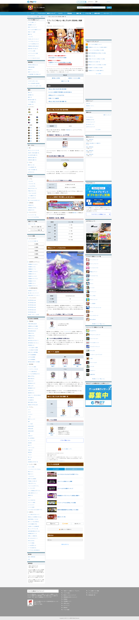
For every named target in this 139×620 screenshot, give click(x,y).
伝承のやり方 (30, 390)
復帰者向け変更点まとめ (33, 64)
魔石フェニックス (31, 419)
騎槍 (39, 135)
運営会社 (65, 607)
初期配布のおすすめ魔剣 (33, 326)
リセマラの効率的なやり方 (33, 43)
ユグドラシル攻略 (31, 50)
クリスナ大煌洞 (31, 507)
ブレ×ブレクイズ (31, 55)
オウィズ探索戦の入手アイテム (34, 490)
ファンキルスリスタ (94, 267)
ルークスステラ (31, 504)
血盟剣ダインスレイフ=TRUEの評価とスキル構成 (60, 62)
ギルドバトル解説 (31, 502)
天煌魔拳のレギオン (32, 266)
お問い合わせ (66, 603)
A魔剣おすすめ (31, 338)
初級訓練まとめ (31, 345)
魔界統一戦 (30, 495)
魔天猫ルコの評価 (56, 78)
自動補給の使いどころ (32, 533)
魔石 (29, 421)
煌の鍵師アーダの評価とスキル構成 (95, 67)
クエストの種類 (31, 466)
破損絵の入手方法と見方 (33, 404)
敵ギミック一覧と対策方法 (33, 521)
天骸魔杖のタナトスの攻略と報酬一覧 (95, 70)
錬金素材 (30, 442)
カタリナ (65, 378)
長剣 (31, 127)
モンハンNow (92, 295)
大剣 (39, 127)
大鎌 (39, 140)
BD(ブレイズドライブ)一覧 (33, 150)
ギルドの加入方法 (31, 500)
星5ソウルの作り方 (32, 197)
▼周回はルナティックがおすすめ (56, 95)
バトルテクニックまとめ (33, 369)
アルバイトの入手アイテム (33, 485)
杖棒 (39, 130)
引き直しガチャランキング (33, 39)
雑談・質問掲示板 (31, 556)
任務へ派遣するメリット (33, 492)
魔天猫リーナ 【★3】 (52, 434)
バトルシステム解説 (32, 366)
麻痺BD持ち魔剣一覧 (32, 157)
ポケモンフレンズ (93, 299)
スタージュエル (31, 447)
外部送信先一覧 (91, 595)
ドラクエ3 (92, 366)
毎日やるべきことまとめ (33, 328)
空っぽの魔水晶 (31, 438)
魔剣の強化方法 (31, 378)
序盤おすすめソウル (32, 190)
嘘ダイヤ (30, 445)
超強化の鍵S (30, 428)
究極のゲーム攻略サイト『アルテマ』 (72, 590)
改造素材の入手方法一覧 (33, 461)
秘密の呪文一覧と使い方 (33, 48)
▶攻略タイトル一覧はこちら (98, 323)
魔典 (31, 140)
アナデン (91, 283)
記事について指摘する (66, 529)
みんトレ (91, 279)
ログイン (109, 1)
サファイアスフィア (94, 259)
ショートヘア (52, 327)
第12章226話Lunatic (32, 312)
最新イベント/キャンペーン (33, 71)
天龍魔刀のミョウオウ (32, 276)
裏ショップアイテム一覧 (33, 528)
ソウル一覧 (88, 13)
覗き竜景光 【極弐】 (52, 365)
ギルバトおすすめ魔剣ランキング (34, 29)
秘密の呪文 (97, 13)
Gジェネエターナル (94, 275)
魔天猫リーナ (63, 415)
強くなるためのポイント (33, 538)
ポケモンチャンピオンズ (95, 334)
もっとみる (98, 129)
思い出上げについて (90, 124)
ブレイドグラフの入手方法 (33, 217)
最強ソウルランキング (32, 27)
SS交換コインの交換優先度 (33, 526)
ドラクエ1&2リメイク (94, 342)
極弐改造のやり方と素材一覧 (94, 61)
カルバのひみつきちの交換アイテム (35, 509)
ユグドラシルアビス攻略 (33, 53)
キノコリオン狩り (31, 488)
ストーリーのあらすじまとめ (34, 58)
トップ (32, 13)
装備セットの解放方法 (32, 535)
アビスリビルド (42, 13)
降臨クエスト (30, 473)
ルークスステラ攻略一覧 (33, 241)
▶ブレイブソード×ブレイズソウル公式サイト (56, 461)
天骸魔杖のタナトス (32, 273)
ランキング (108, 114)
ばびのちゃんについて (90, 126)
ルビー (29, 409)
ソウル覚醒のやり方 (32, 195)
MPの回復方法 (31, 397)
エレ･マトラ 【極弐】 (65, 365)
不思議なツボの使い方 (32, 481)
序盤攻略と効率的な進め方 (33, 46)
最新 (104, 114)
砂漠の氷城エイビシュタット (34, 295)
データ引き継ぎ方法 (32, 547)
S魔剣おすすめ (31, 333)
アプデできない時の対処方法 (34, 550)
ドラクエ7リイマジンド (95, 346)
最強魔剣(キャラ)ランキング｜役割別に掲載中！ (98, 47)
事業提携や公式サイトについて (70, 597)
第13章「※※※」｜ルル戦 (33, 314)
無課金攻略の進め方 (32, 330)
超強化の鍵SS (31, 426)
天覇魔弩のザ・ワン (32, 269)
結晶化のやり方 (31, 209)
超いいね (30, 457)
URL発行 (66, 523)
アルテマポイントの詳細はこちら (98, 214)
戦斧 (31, 135)
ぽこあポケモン (93, 330)
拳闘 (39, 138)
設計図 (29, 459)
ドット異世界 (92, 303)
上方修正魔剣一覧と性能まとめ (34, 74)
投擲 (31, 138)
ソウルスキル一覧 (31, 183)
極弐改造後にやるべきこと (33, 342)
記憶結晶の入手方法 (32, 207)
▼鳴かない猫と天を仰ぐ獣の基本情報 (57, 89)
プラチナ (30, 454)
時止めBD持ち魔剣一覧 (32, 155)
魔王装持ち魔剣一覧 (32, 99)
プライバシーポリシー (93, 592)
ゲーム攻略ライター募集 (93, 590)
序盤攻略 (69, 13)
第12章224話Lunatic (32, 309)
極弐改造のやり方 (31, 383)
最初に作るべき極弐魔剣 (33, 352)
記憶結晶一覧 (30, 205)
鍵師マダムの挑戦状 (32, 478)
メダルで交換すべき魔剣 (33, 347)
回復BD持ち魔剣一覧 (32, 159)
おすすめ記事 (56, 469)
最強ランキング (51, 13)
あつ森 (91, 358)
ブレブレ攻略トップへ (66, 449)
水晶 (29, 433)
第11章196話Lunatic (32, 302)
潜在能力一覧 (30, 104)
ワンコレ (91, 311)
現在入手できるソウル (32, 188)
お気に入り (78, 523)
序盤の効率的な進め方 (32, 323)
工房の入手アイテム (32, 483)
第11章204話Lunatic (32, 307)
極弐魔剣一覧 (30, 94)
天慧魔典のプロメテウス (33, 278)
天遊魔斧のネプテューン (33, 285)
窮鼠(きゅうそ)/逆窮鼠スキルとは (34, 516)
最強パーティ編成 (31, 31)
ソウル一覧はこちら (65, 440)
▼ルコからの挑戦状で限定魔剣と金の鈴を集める (60, 92)
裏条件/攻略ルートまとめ (33, 519)
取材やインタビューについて (70, 595)
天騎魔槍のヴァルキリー (33, 264)
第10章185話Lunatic (32, 300)
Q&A (29, 559)
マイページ (88, 108)
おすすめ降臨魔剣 (31, 359)
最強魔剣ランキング (32, 24)
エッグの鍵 (30, 423)
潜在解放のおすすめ (90, 119)
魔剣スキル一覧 (31, 164)
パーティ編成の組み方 (32, 371)
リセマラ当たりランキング (33, 41)
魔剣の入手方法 (31, 376)
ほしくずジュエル (31, 440)
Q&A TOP (88, 103)
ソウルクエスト (31, 476)
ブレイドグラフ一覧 (32, 214)
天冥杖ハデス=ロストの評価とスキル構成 (96, 58)
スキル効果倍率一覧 (32, 167)
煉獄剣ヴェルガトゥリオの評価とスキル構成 (97, 64)
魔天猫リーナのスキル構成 (74, 78)
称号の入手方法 (31, 540)
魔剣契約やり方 (31, 392)
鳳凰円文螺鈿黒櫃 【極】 (77, 365)
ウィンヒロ (92, 287)
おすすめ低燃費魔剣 (32, 354)
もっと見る (98, 73)
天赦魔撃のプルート (32, 283)
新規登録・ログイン (90, 105)
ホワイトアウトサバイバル (95, 307)
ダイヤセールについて (90, 121)
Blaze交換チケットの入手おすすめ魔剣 (57, 57)
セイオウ (53, 378)
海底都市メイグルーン (32, 290)
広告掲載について (67, 601)
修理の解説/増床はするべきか (34, 531)
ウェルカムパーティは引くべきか (34, 85)
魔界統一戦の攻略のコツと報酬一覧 (93, 143)
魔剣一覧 (78, 13)
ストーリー (106, 13)
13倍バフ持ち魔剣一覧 (32, 169)
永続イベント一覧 (65, 81)
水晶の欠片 (30, 435)
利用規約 (65, 599)
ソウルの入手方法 (31, 186)
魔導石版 (30, 452)
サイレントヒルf (93, 362)
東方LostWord (93, 319)
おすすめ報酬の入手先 (32, 523)
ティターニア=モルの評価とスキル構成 (96, 50)
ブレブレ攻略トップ (32, 22)
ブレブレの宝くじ (89, 117)
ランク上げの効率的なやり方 (34, 373)
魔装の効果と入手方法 (32, 402)
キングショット (93, 291)
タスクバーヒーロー (94, 338)
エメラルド (30, 414)
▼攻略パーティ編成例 (53, 98)
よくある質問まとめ (32, 545)
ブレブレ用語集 (31, 542)
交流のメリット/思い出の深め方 (34, 395)
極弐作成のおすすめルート (33, 340)
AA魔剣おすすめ (31, 335)
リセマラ (60, 13)
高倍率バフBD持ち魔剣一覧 (33, 152)
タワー (29, 497)
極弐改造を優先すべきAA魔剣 (34, 361)
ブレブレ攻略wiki (39, 7)
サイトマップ (66, 605)
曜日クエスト (30, 471)
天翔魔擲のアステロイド (33, 271)
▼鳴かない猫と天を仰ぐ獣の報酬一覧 (57, 101)
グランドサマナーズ (94, 315)
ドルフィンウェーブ (94, 263)
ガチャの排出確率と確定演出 (34, 83)
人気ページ (74, 469)
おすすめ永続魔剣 (31, 357)
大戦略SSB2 (92, 374)
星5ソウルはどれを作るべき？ (34, 200)
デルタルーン (92, 370)
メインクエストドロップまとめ (34, 469)
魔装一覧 (30, 97)
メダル (29, 416)
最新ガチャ (30, 69)
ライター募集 (66, 609)
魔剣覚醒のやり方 (31, 388)
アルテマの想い (67, 592)
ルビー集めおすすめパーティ (34, 514)
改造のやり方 (30, 380)
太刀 (31, 130)
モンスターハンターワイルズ (96, 354)
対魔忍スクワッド (93, 271)
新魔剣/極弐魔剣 (31, 67)
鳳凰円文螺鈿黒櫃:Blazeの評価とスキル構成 (97, 53)
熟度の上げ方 (30, 385)
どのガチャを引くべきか (33, 81)
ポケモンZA (92, 350)
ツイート (53, 523)
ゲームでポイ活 (81, 1)
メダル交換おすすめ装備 (33, 349)
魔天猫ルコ (69, 129)
